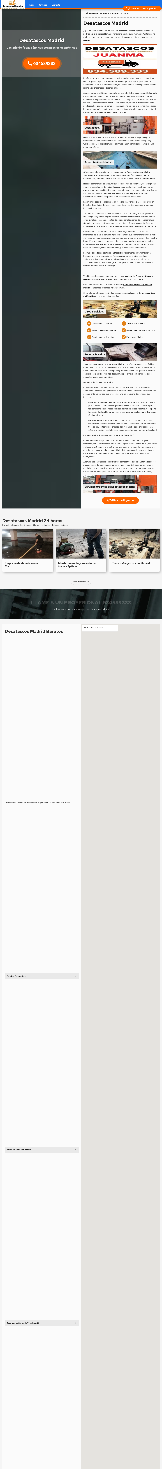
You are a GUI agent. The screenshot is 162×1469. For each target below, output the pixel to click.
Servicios (43, 5)
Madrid (86, 40)
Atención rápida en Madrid (19, 1149)
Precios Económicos (16, 976)
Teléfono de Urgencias (121, 500)
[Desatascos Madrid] (13, 5)
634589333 (44, 63)
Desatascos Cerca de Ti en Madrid (23, 1323)
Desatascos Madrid (120, 13)
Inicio (31, 5)
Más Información (81, 582)
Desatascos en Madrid (98, 13)
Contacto (56, 5)
